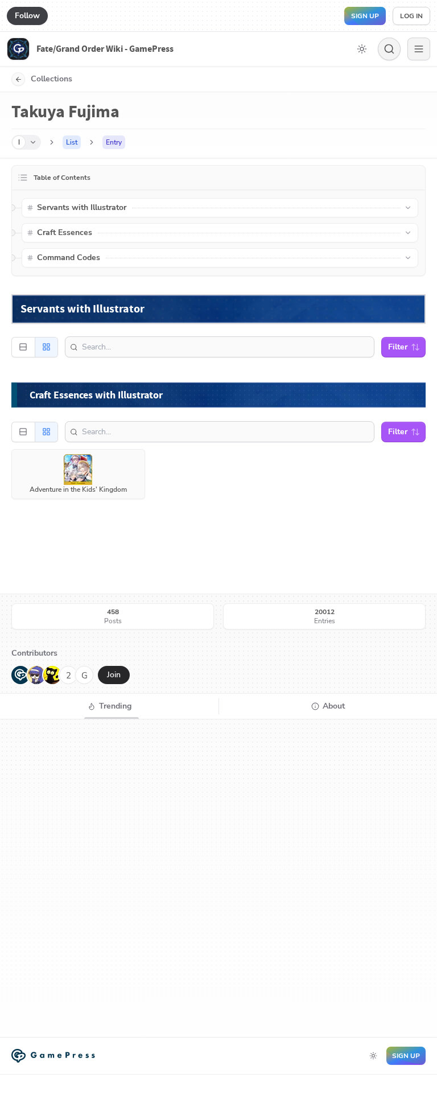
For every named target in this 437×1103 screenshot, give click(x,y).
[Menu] (418, 49)
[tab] (109, 706)
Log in (411, 15)
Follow (27, 15)
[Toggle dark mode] (362, 49)
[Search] (389, 49)
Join (114, 674)
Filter (397, 346)
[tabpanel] (218, 878)
